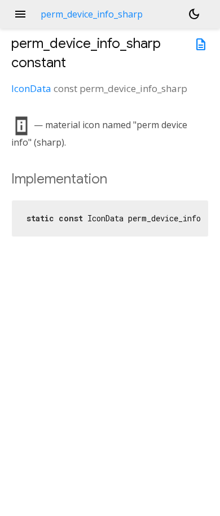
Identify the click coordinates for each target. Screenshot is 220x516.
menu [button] (20, 14)
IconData (31, 88)
